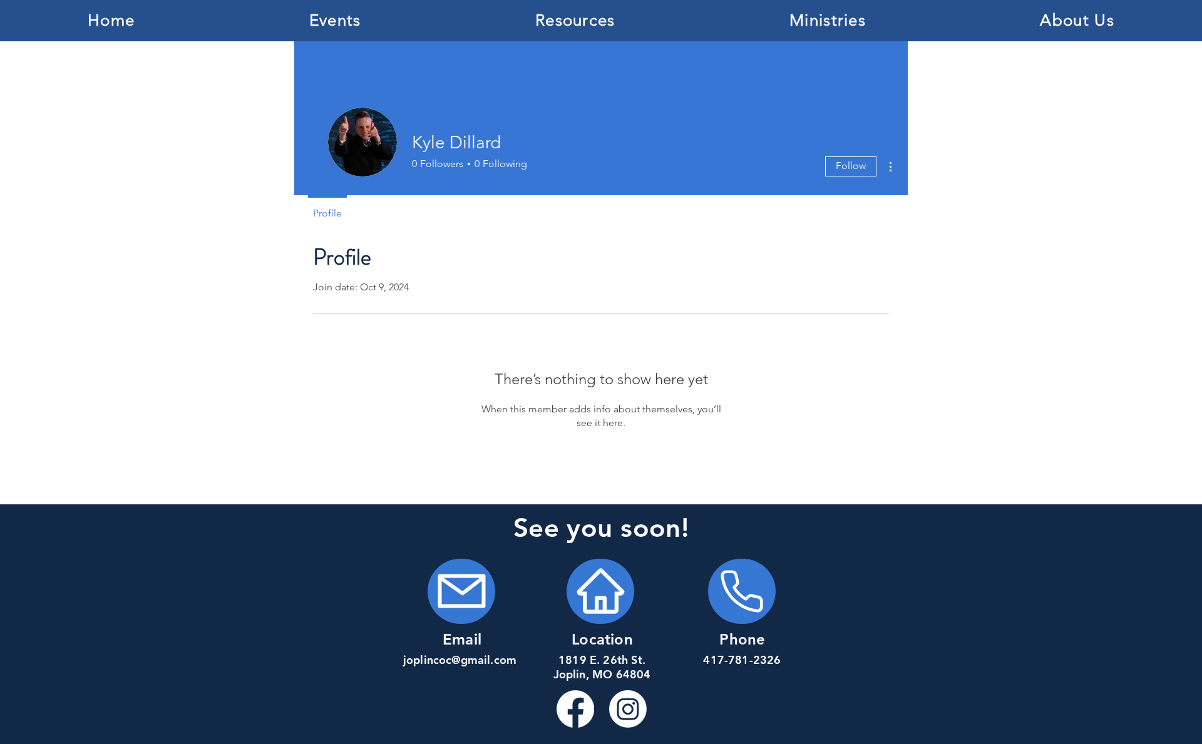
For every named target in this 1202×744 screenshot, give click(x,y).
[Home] (461, 591)
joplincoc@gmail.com (459, 660)
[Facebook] (575, 709)
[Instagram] (628, 709)
